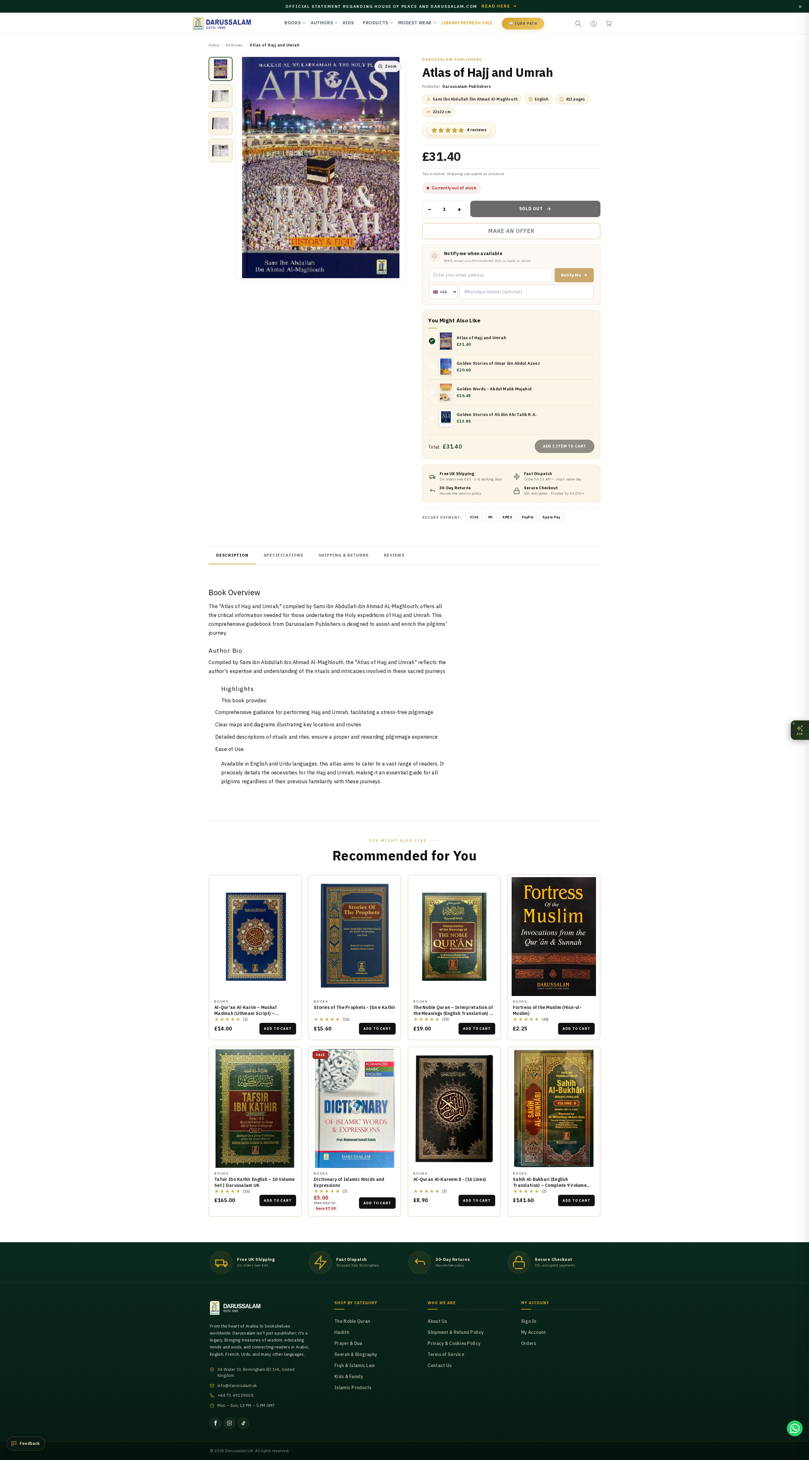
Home (214, 45)
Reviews (394, 555)
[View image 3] (221, 123)
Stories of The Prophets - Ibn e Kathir (355, 1007)
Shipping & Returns (344, 555)
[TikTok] (243, 1423)
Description (232, 555)
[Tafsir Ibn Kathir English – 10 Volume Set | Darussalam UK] (255, 1108)
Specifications (283, 555)
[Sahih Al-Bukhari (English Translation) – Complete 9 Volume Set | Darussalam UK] (554, 1108)
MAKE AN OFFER (511, 233)
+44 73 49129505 (235, 1395)
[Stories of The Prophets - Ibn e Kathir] (355, 936)
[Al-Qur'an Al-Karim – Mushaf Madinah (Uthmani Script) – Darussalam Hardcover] (255, 936)
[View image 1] (221, 69)
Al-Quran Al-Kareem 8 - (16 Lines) (449, 1179)
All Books (234, 45)
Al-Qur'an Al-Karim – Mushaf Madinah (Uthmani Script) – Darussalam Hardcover (245, 1013)
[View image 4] (221, 150)
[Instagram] (229, 1423)
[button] (608, 24)
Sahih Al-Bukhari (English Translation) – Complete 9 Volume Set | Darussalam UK (550, 1185)
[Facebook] (215, 1423)
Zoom (390, 66)
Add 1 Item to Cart (564, 446)
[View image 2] (221, 96)
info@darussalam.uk (237, 1385)
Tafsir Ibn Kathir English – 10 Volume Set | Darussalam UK (254, 1182)
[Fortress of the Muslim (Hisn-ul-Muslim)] (554, 936)
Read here (499, 6)
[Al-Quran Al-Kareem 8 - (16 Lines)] (454, 1108)
